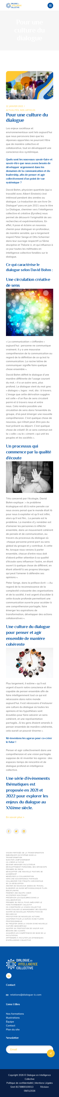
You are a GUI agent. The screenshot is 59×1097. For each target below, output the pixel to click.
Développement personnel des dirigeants (26, 867)
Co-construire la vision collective (23, 907)
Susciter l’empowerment (18, 860)
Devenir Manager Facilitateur (20, 865)
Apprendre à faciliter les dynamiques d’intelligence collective (24, 939)
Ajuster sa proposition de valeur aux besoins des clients (25, 929)
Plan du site (13, 1029)
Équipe (10, 1021)
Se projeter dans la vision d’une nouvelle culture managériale (27, 925)
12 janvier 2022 (14, 106)
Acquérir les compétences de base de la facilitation (26, 934)
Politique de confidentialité (19, 1083)
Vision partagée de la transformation (25, 853)
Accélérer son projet (17, 895)
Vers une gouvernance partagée (22, 879)
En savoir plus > (15, 817)
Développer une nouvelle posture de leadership (24, 873)
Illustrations (13, 1017)
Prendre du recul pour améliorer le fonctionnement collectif (24, 903)
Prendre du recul (14, 869)
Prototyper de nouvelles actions (23, 917)
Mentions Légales (44, 1083)
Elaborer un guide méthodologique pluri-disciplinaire (27, 889)
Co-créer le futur (15, 862)
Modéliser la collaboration (20, 876)
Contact (10, 1025)
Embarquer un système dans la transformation (21, 856)
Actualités (12, 110)
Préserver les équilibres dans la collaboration (22, 899)
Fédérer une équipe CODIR (18, 893)
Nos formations (15, 1013)
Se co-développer (15, 883)
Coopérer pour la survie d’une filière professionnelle (25, 920)
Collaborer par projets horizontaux (24, 881)
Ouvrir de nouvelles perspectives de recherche (24, 913)
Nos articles (27, 110)
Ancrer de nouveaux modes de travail (25, 886)
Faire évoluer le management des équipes (26, 909)
